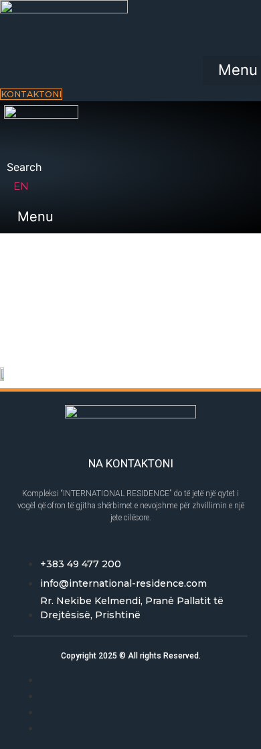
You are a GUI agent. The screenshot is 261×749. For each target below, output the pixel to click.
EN (21, 186)
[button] (232, 70)
